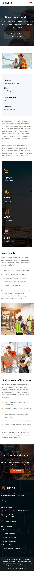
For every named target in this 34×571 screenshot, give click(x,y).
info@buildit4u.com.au (10, 521)
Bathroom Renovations (9, 533)
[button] (3, 61)
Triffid (24, 568)
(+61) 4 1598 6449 (9, 517)
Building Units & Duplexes (9, 541)
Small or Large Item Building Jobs (11, 548)
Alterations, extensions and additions (12, 530)
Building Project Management (11, 537)
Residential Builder (8, 545)
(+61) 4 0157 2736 (9, 515)
